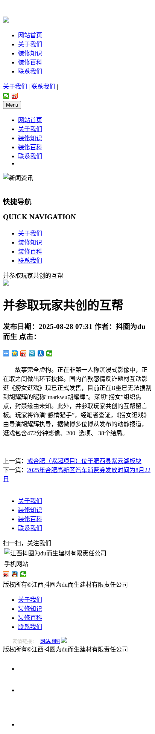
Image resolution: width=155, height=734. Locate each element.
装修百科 (30, 62)
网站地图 (50, 641)
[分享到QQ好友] (15, 574)
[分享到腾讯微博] (32, 353)
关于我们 (30, 44)
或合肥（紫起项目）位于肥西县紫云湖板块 (84, 461)
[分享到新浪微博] (15, 96)
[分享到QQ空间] (15, 353)
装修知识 (30, 53)
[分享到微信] (6, 96)
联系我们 (30, 71)
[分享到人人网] (41, 353)
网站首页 (30, 35)
